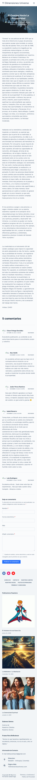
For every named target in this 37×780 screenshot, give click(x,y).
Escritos (13, 24)
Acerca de (7, 580)
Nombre (5, 508)
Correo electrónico (8, 517)
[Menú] (34, 3)
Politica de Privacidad (28, 777)
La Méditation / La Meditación (11, 671)
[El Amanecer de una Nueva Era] (18, 611)
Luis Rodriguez (12, 478)
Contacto (16, 580)
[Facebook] (4, 573)
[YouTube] (13, 573)
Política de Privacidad (25, 582)
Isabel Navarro (12, 411)
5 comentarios (22, 24)
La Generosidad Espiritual (10, 712)
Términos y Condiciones (18, 585)
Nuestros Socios (10, 582)
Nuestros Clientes (27, 580)
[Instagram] (8, 573)
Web (3, 525)
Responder (31, 332)
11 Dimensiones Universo (15, 3)
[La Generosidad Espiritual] (18, 693)
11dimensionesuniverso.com (17, 767)
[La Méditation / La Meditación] (18, 652)
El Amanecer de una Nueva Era (11, 630)
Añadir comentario (8, 534)
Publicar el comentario (11, 562)
